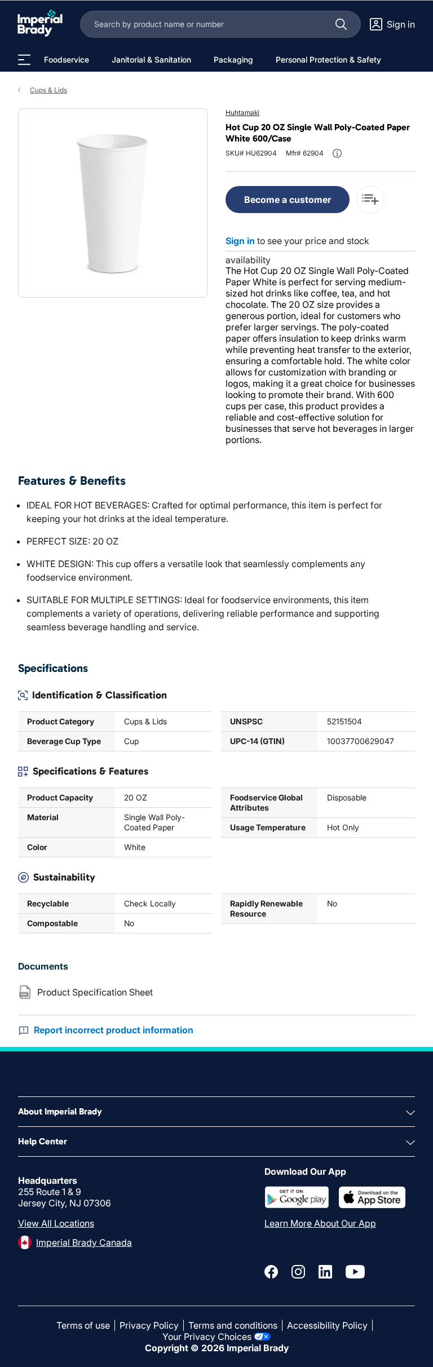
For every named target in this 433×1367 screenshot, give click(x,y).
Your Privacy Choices (206, 1336)
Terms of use (83, 1325)
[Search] (341, 24)
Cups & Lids (48, 90)
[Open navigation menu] (24, 60)
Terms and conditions (232, 1325)
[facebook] (271, 1271)
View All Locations (56, 1223)
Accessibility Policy (327, 1325)
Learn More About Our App (320, 1223)
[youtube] (355, 1271)
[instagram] (298, 1271)
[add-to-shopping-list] (370, 199)
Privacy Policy (149, 1325)
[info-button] (337, 153)
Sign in (240, 240)
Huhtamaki (242, 112)
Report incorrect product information (113, 1030)
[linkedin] (325, 1271)
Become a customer (287, 199)
